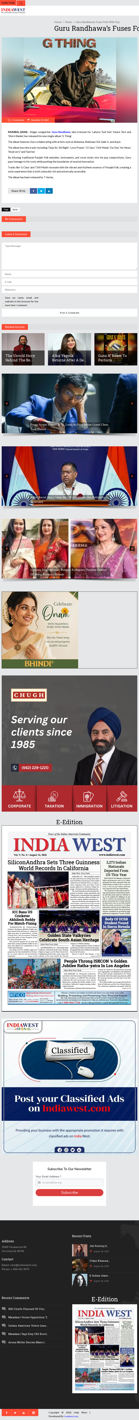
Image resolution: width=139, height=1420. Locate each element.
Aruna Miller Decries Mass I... (27, 1342)
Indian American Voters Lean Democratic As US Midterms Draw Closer (67, 427)
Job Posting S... (99, 1246)
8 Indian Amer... (99, 1275)
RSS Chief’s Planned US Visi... (27, 1309)
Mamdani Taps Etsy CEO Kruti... (28, 1334)
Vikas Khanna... (100, 1260)
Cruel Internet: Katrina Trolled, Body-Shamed (59, 574)
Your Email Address (48, 1176)
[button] (69, 403)
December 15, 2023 (40, 120)
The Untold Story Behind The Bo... (20, 357)
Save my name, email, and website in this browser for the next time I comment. (21, 301)
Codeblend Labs (71, 1416)
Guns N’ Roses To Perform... (112, 357)
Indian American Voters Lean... (28, 1325)
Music (68, 21)
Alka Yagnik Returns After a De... (69, 357)
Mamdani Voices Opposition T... (28, 1317)
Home (58, 21)
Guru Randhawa (61, 131)
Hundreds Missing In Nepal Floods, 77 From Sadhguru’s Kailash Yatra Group (66, 500)
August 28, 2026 (101, 1251)
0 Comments (18, 120)
